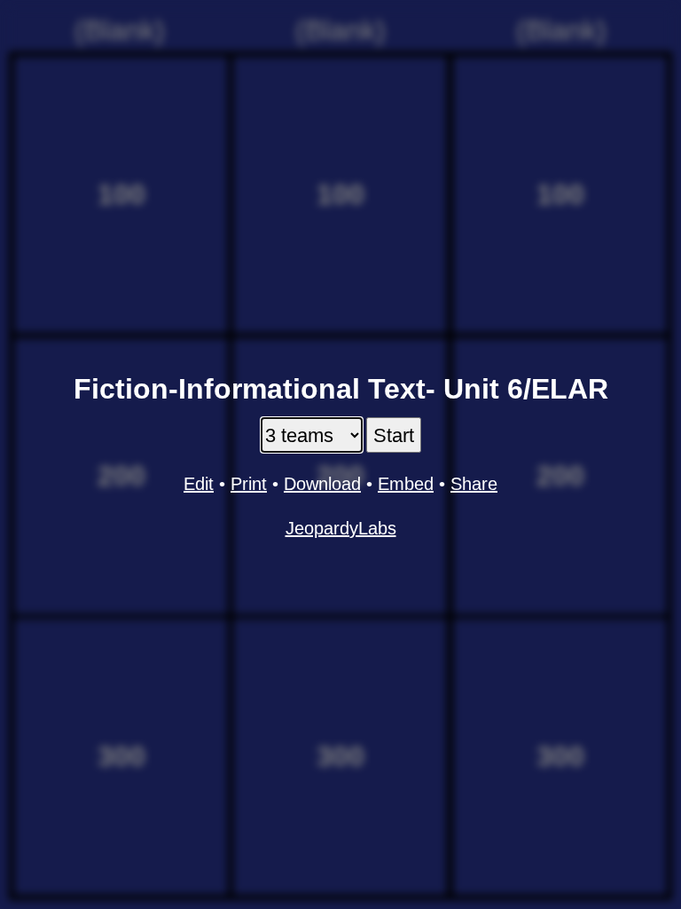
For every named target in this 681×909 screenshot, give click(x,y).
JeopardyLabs (341, 528)
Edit (199, 484)
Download (322, 484)
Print (249, 484)
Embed (406, 484)
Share (473, 484)
